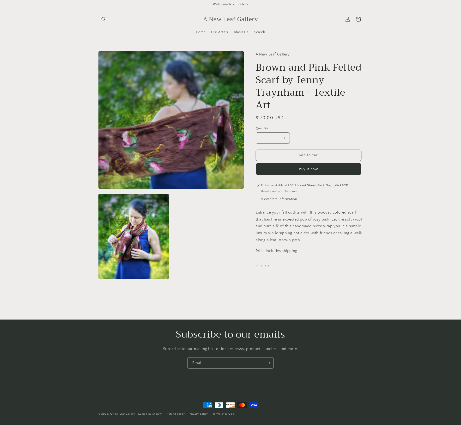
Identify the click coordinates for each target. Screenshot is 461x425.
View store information (279, 199)
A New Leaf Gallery (122, 414)
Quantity (262, 128)
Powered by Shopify (149, 414)
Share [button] (265, 265)
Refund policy (176, 414)
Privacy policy (198, 414)
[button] (103, 19)
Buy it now (308, 169)
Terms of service (223, 414)
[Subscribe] (268, 363)
